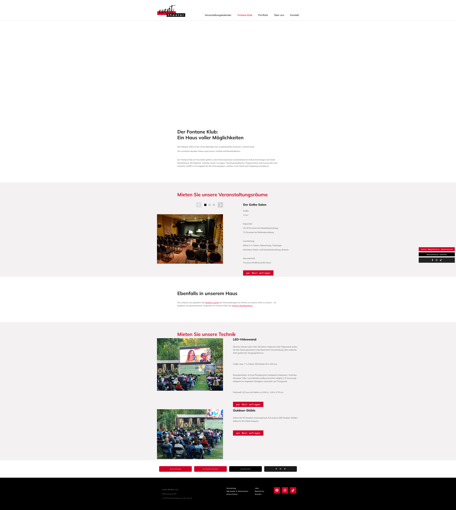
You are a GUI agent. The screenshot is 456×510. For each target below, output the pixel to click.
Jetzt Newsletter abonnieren (210, 469)
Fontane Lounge (212, 302)
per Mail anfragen (258, 272)
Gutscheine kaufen (245, 469)
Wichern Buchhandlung (242, 305)
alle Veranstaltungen (175, 469)
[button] (198, 204)
